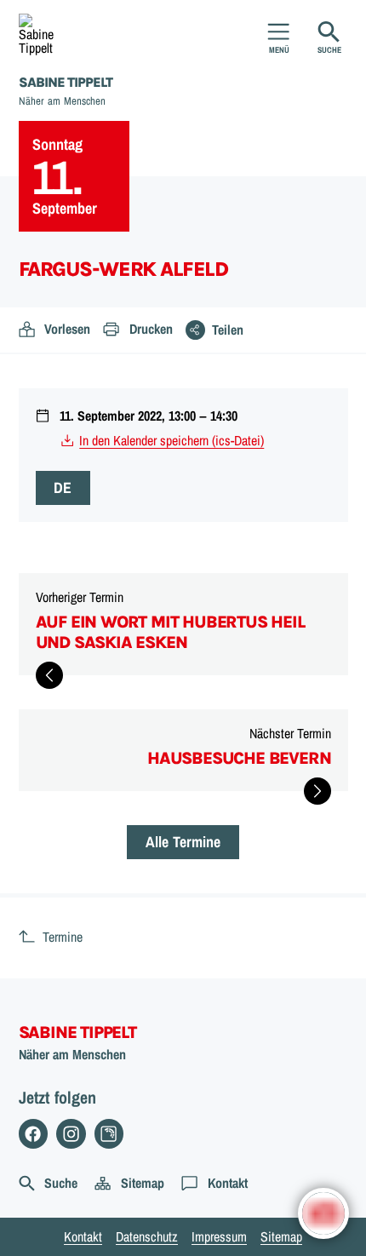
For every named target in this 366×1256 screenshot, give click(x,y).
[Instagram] (71, 1134)
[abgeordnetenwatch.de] (109, 1134)
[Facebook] (34, 1134)
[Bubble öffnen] (323, 1213)
